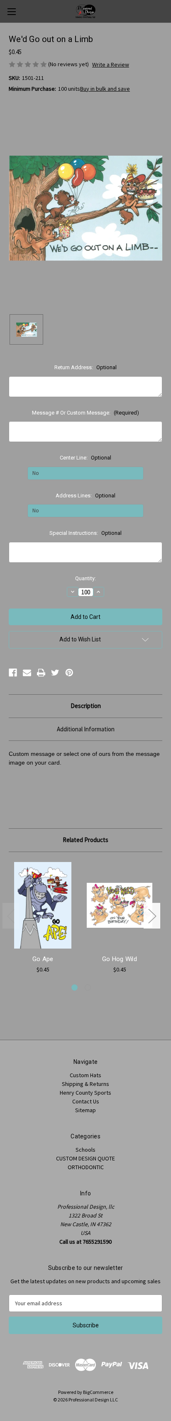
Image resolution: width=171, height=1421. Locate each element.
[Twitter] (55, 672)
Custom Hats (85, 1075)
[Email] (27, 672)
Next (152, 916)
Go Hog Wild (119, 959)
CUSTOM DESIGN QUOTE (85, 1158)
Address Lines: (85, 495)
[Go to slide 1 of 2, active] (74, 987)
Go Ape (43, 959)
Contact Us (85, 1101)
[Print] (41, 672)
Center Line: (85, 458)
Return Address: (85, 367)
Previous (10, 916)
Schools (85, 1149)
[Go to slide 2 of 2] (88, 987)
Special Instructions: (85, 533)
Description (86, 706)
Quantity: (85, 578)
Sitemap (85, 1110)
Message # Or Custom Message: (85, 413)
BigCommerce (98, 1392)
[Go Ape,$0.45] (43, 905)
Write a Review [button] (110, 64)
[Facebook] (13, 672)
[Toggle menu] (11, 11)
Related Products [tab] (85, 840)
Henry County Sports (85, 1092)
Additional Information (86, 729)
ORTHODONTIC (86, 1167)
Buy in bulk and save (105, 88)
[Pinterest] (69, 672)
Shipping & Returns (85, 1084)
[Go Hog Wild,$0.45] (119, 905)
